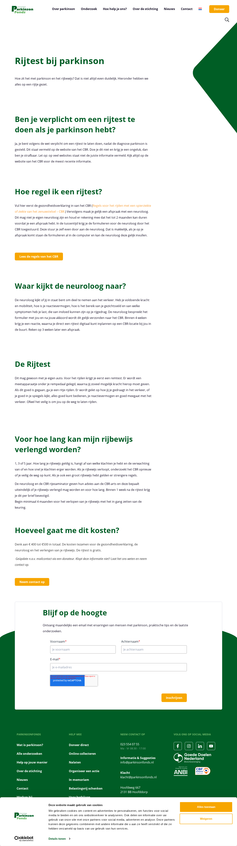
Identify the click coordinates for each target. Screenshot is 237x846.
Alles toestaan (206, 806)
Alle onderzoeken (29, 754)
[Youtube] (211, 746)
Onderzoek (89, 9)
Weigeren (206, 818)
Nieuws (169, 9)
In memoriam (79, 780)
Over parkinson (63, 9)
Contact (187, 9)
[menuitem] (200, 9)
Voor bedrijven (79, 797)
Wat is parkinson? (30, 745)
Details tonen (57, 838)
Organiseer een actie (84, 771)
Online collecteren (82, 754)
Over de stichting (145, 9)
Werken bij (24, 797)
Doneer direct (79, 745)
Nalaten (75, 762)
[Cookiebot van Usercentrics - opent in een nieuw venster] (24, 839)
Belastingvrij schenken (86, 788)
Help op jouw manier (32, 762)
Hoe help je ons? (115, 9)
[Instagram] (189, 746)
